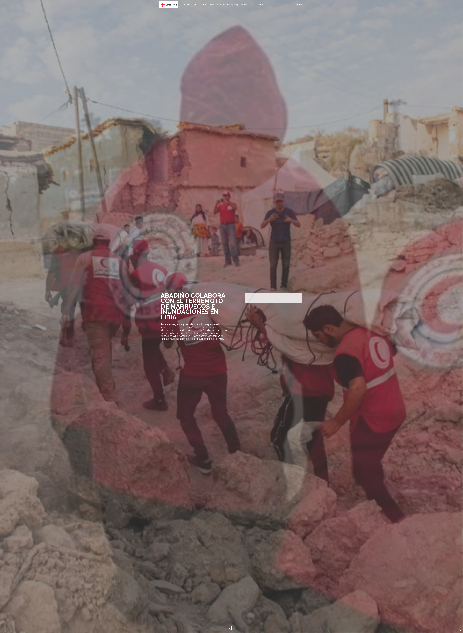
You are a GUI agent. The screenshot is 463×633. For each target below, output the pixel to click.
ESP (298, 5)
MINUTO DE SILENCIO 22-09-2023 (223, 5)
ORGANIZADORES (248, 5)
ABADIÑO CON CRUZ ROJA (193, 5)
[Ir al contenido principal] (231, 628)
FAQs (260, 5)
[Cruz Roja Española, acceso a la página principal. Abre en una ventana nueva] (168, 4)
